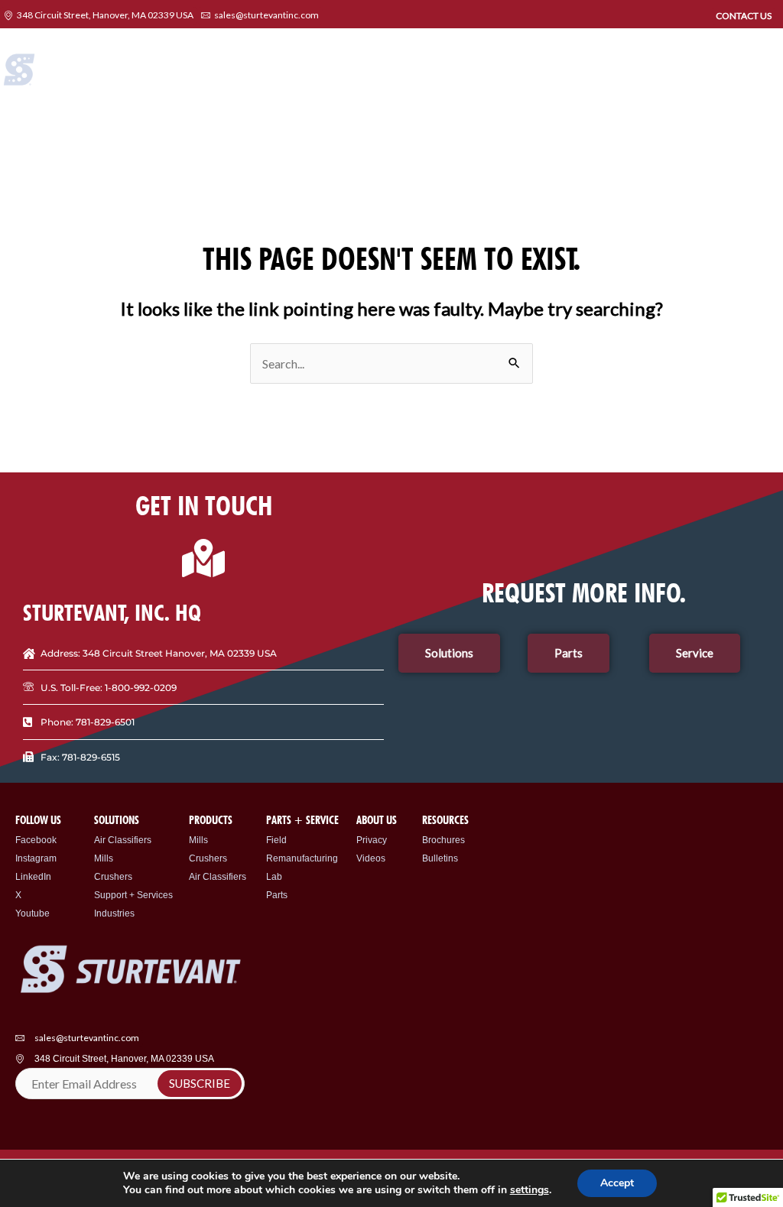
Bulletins (440, 858)
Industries (114, 913)
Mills (103, 858)
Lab (274, 876)
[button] (770, 75)
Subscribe (199, 1083)
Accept (617, 1183)
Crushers (113, 876)
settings (529, 1190)
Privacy (371, 840)
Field (276, 840)
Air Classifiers (122, 840)
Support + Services (133, 895)
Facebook (36, 840)
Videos (370, 858)
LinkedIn (33, 876)
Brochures (443, 840)
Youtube (32, 913)
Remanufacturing (302, 858)
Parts (277, 895)
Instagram (36, 858)
